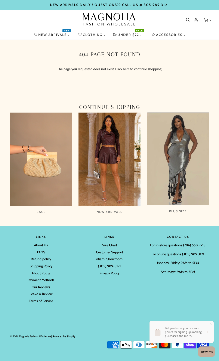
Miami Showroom (109, 259)
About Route (41, 273)
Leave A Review (41, 294)
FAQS (41, 252)
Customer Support (109, 252)
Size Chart (109, 245)
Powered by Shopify (64, 336)
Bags (41, 212)
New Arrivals (110, 212)
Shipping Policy (41, 266)
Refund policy (41, 259)
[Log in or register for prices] (196, 20)
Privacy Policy (109, 273)
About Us (41, 245)
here (126, 69)
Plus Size (178, 211)
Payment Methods (41, 280)
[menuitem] (52, 35)
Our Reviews (41, 287)
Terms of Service (41, 301)
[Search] (187, 20)
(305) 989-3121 (109, 266)
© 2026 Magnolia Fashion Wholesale (30, 336)
